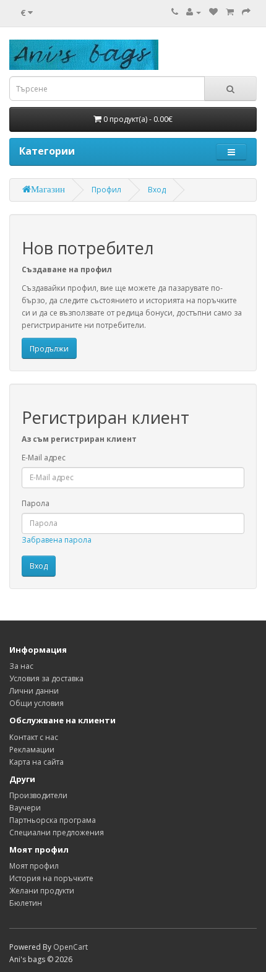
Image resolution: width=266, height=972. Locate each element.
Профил (106, 189)
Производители (38, 795)
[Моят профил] (193, 12)
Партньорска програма (52, 820)
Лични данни (34, 691)
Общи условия (36, 703)
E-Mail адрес (44, 457)
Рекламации (31, 749)
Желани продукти (41, 890)
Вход (157, 189)
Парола (35, 503)
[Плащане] (246, 12)
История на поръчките (51, 878)
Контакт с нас (33, 737)
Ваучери (25, 807)
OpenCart (70, 947)
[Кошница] (230, 12)
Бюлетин (25, 903)
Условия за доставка (46, 678)
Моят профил (34, 866)
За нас (21, 666)
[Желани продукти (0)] (213, 12)
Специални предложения (56, 832)
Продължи (49, 348)
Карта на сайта (36, 762)
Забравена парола (57, 540)
